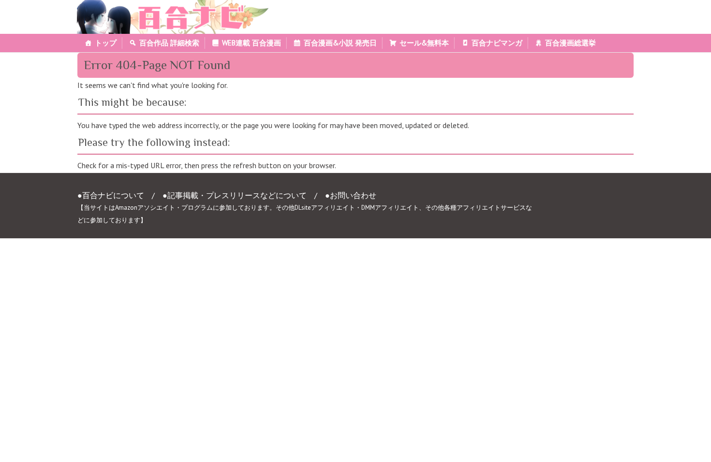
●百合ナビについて (110, 195)
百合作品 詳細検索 (169, 42)
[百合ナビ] (167, 6)
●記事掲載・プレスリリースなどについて (235, 195)
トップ (106, 42)
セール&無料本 (424, 42)
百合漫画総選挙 (570, 42)
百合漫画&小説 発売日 (340, 42)
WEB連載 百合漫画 (251, 42)
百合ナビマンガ (497, 42)
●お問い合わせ (350, 195)
